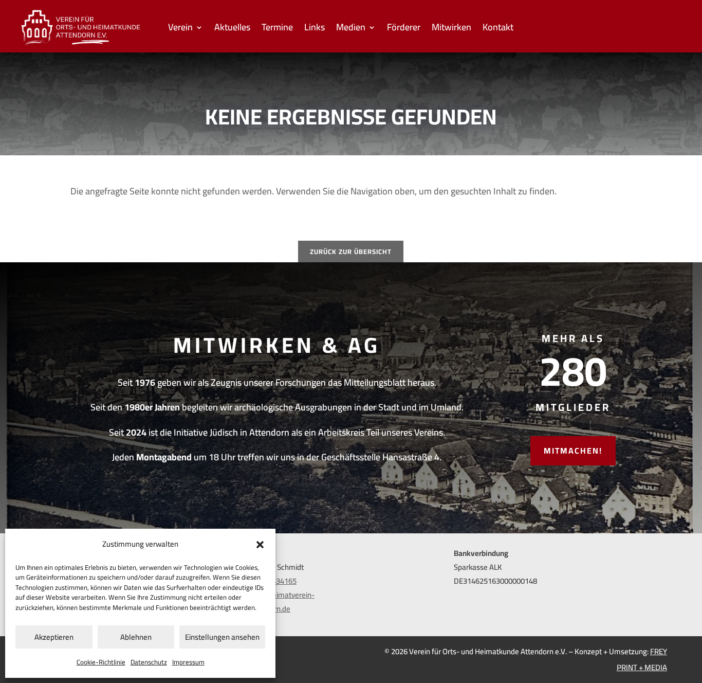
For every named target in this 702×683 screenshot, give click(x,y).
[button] (260, 545)
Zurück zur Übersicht (351, 251)
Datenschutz (149, 662)
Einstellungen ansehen (222, 637)
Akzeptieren (53, 637)
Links (314, 29)
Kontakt (498, 29)
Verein (180, 29)
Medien (350, 29)
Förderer (403, 29)
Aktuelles (232, 29)
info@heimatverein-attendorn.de (281, 601)
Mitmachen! (573, 450)
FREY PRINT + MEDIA (642, 659)
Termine (277, 29)
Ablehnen (136, 637)
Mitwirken (451, 29)
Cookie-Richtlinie (101, 662)
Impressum (188, 662)
